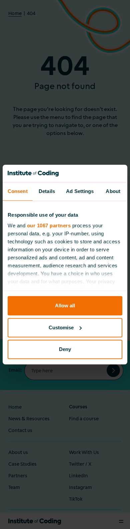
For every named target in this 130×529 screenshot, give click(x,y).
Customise (61, 327)
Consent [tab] (18, 191)
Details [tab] (47, 191)
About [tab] (113, 191)
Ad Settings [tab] (80, 191)
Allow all (65, 305)
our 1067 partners (49, 225)
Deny (65, 349)
